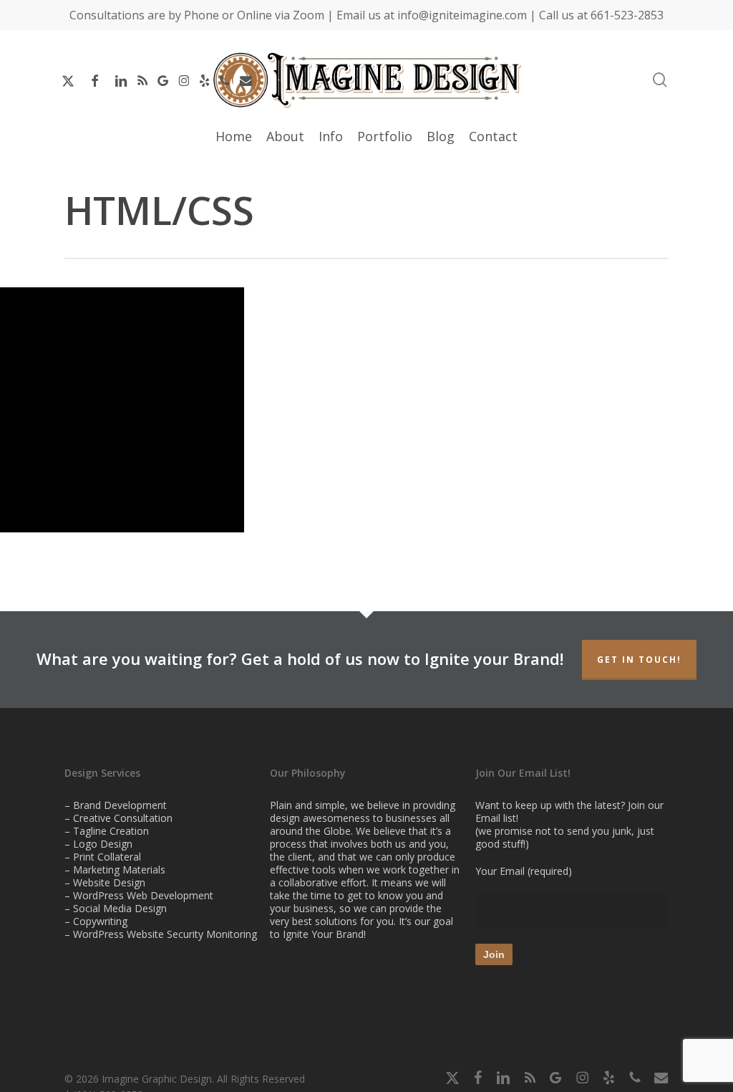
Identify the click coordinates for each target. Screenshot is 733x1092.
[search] (660, 79)
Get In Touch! (639, 659)
